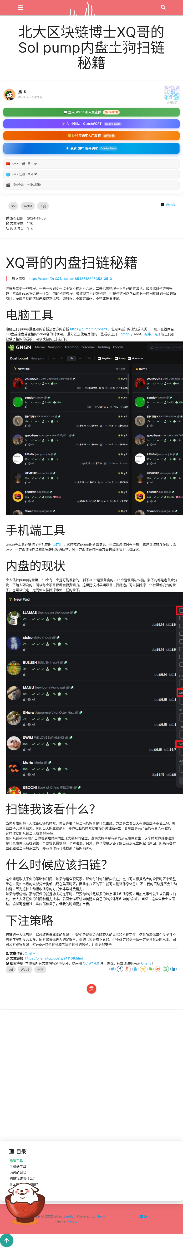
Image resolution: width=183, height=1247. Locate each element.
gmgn (125, 334)
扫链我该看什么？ (23, 1178)
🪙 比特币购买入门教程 (90, 135)
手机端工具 (18, 1166)
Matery (71, 1221)
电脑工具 (16, 1161)
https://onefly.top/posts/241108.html (54, 958)
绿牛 (147, 334)
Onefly (30, 953)
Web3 (170, 205)
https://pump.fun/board (88, 329)
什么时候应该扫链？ (25, 1184)
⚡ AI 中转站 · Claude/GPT (90, 124)
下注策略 (16, 1191)
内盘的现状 (18, 1172)
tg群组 (57, 544)
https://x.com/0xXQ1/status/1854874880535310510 (70, 279)
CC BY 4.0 (91, 963)
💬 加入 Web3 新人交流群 (91, 112)
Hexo (101, 1216)
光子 (157, 334)
